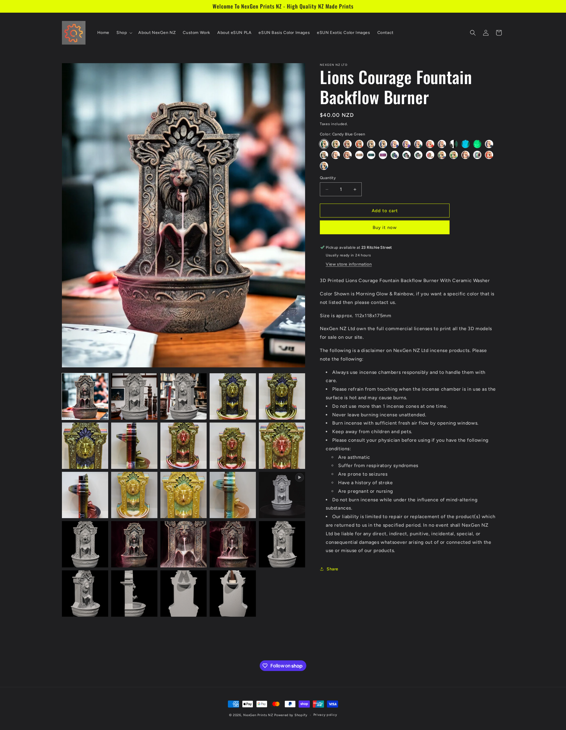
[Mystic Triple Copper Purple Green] (406, 155)
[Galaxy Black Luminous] (454, 144)
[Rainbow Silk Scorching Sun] (489, 155)
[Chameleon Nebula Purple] (406, 144)
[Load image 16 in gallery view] (134, 544)
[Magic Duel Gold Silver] (359, 155)
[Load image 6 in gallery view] (85, 446)
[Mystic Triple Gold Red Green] (430, 155)
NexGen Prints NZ (258, 715)
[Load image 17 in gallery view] (183, 544)
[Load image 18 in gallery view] (233, 544)
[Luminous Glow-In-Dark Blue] (465, 144)
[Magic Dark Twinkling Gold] (324, 155)
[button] (124, 33)
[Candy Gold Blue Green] (336, 144)
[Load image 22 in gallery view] (183, 593)
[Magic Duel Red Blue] (383, 155)
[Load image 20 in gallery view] (85, 593)
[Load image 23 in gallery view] (233, 593)
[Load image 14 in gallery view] (233, 495)
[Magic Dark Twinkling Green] (336, 155)
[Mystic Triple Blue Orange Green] (395, 155)
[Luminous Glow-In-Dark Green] (477, 144)
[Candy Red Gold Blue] (347, 144)
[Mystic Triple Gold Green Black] (418, 155)
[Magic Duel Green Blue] (371, 155)
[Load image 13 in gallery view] (183, 495)
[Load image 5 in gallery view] (282, 396)
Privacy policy (325, 715)
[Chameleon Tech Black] (442, 144)
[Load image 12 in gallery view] (134, 495)
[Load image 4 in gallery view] (233, 396)
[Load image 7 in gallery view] (134, 446)
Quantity (328, 178)
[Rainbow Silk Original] (477, 155)
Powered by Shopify (290, 715)
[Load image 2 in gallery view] (134, 396)
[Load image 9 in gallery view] (233, 446)
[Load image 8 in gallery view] (183, 446)
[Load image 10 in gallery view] (282, 446)
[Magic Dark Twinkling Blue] (489, 144)
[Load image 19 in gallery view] (282, 544)
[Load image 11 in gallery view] (85, 495)
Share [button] (332, 569)
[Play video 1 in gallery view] (282, 495)
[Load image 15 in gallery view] (85, 544)
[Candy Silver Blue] (383, 144)
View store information (349, 264)
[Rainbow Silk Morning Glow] (465, 155)
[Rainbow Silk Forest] (454, 155)
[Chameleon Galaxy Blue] (395, 144)
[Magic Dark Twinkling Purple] (347, 155)
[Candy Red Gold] (359, 144)
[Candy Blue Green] (324, 144)
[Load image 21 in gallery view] (134, 593)
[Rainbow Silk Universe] (324, 166)
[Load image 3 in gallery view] (183, 396)
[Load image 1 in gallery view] (85, 396)
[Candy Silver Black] (371, 144)
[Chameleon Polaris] (418, 144)
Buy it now (385, 227)
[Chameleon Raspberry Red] (430, 144)
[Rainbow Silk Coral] (442, 155)
